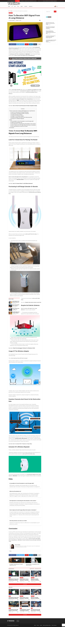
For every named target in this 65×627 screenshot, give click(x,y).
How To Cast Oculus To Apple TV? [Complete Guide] (15, 309)
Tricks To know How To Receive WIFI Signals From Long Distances (22, 110)
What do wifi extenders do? (16, 122)
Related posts (32, 568)
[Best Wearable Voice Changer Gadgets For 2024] (10, 313)
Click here (20, 540)
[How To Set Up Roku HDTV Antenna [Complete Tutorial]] (10, 305)
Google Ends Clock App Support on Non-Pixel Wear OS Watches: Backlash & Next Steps (13, 610)
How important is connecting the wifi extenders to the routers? (23, 123)
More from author (38, 568)
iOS (31, 608)
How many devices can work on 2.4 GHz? (19, 126)
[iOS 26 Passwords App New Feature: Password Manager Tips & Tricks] (36, 604)
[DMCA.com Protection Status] (48, 17)
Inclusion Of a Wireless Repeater (17, 118)
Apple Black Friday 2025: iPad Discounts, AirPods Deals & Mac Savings (14, 580)
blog (17, 620)
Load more (25, 584)
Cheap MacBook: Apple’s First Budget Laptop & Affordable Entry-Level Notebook (25, 610)
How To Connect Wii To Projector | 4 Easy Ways (22, 443)
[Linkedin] (10, 551)
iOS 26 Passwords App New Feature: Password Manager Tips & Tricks (36, 610)
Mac (9, 577)
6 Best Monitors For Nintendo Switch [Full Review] (16, 302)
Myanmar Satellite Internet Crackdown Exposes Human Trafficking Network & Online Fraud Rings (35, 580)
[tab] (32, 568)
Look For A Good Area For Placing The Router (19, 112)
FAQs (10, 119)
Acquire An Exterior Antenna (16, 114)
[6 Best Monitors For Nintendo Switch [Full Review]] (10, 302)
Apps (9, 608)
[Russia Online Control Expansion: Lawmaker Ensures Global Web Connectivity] (25, 573)
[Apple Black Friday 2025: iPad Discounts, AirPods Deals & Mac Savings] (14, 573)
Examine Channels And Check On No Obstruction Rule (21, 117)
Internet (21, 577)
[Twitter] (9, 551)
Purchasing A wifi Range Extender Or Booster (19, 113)
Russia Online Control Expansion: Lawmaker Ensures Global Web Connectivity (24, 580)
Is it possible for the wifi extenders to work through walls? (22, 121)
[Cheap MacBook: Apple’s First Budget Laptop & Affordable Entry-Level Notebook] (25, 604)
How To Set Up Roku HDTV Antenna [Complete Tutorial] (15, 305)
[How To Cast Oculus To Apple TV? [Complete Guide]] (10, 309)
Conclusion (11, 127)
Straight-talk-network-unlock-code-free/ (33, 302)
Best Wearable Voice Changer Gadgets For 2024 (16, 312)
